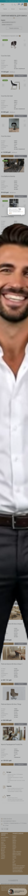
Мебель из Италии (17, 854)
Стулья (14, 843)
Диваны (14, 840)
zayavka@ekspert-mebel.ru (9, 821)
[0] (18, 4)
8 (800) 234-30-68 (7, 818)
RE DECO (16, 713)
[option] (14, 45)
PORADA (16, 754)
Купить (7, 75)
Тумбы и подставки (17, 851)
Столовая (3, 845)
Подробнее (20, 75)
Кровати (14, 835)
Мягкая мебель (4, 837)
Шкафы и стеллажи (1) (7, 24)
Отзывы (14, 857)
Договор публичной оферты (19, 865)
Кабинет (3, 844)
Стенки (14, 845)
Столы (14, 839)
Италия (15, 712)
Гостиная (3, 840)
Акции (14, 861)
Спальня (3, 839)
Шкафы (14, 837)
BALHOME (16, 185)
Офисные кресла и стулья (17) (8, 22)
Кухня (2, 842)
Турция (15, 63)
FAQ (13, 859)
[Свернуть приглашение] (25, 892)
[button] (3, 44)
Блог (14, 862)
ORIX (15, 65)
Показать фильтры (14, 28)
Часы (14, 850)
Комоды (14, 846)
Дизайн (14, 864)
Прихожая (3, 847)
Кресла (14, 842)
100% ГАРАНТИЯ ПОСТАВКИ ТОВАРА (14, 1)
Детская (3, 849)
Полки (14, 848)
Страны (14, 856)
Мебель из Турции (17, 853)
